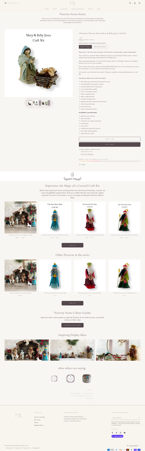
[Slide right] (53, 103)
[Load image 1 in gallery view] (29, 103)
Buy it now (110, 144)
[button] (130, 3)
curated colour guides (72, 325)
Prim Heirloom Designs (13, 445)
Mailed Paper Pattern (100, 47)
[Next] (93, 378)
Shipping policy (36, 448)
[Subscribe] (139, 418)
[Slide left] (24, 103)
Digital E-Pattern (85, 47)
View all (73, 245)
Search (36, 422)
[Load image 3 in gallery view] (41, 103)
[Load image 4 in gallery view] (47, 103)
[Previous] (52, 378)
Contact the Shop (39, 417)
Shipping (81, 39)
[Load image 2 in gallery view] (35, 103)
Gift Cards (37, 420)
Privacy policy (18, 448)
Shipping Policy (39, 425)
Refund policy (9, 448)
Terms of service (27, 448)
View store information (87, 154)
